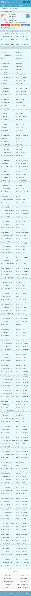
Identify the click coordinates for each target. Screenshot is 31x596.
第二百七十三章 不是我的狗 (6, 426)
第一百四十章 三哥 (19, 241)
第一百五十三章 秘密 (5, 260)
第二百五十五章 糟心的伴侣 (6, 401)
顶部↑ (27, 593)
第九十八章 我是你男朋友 (21, 182)
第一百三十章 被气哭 (20, 227)
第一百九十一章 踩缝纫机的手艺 (7, 313)
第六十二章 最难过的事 (20, 133)
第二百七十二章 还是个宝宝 (21, 424)
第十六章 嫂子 (19, 69)
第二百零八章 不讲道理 (20, 335)
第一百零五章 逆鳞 (4, 194)
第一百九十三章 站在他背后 (6, 315)
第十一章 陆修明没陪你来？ (6, 63)
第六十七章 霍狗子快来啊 (5, 141)
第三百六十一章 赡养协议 (5, 548)
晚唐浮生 (8, 584)
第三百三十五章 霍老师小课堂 (6, 512)
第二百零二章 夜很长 (20, 327)
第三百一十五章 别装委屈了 (6, 484)
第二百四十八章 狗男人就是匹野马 (22, 390)
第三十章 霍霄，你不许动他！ (22, 88)
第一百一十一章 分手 (5, 202)
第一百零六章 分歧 (19, 194)
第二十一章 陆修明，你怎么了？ (7, 77)
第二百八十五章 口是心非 (5, 443)
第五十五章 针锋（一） (5, 124)
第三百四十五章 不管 (5, 526)
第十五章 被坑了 (4, 69)
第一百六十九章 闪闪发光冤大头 (7, 282)
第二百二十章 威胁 (19, 351)
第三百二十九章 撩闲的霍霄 (6, 504)
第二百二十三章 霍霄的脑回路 (6, 343)
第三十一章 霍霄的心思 (5, 91)
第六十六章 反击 (19, 138)
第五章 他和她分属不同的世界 (6, 55)
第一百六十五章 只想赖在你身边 (7, 277)
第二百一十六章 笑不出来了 (21, 346)
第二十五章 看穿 (4, 83)
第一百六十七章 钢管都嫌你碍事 (7, 279)
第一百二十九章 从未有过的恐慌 (7, 227)
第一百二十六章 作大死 (20, 221)
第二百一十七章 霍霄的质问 (6, 349)
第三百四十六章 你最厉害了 (21, 526)
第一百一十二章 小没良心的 (21, 202)
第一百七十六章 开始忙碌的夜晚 (22, 291)
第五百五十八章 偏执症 (20, 543)
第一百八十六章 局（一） (21, 304)
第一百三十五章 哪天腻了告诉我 (7, 235)
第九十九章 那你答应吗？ (5, 185)
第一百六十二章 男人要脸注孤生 (22, 271)
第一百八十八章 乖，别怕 (21, 307)
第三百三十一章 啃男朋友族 (6, 507)
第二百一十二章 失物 (20, 340)
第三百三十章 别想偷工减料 (21, 504)
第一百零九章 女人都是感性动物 (7, 199)
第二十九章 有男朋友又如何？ (6, 88)
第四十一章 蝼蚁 (4, 105)
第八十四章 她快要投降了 (21, 163)
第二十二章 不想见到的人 (21, 77)
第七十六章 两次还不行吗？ (21, 152)
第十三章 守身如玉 (4, 66)
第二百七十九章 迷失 (5, 435)
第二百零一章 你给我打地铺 (6, 327)
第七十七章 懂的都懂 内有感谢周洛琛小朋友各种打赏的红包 (12, 155)
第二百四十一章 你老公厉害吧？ (7, 382)
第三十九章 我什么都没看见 (6, 102)
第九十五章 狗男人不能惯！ (6, 180)
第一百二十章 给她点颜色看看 (22, 213)
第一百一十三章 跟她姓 (5, 205)
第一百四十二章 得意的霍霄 (21, 243)
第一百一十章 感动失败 (20, 199)
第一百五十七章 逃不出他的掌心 (7, 266)
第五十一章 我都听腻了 (5, 119)
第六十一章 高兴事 (4, 133)
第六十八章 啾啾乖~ (20, 141)
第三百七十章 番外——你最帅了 (7, 42)
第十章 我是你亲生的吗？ (21, 61)
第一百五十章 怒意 (19, 254)
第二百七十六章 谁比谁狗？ (21, 429)
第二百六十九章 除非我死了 (6, 421)
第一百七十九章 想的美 (5, 296)
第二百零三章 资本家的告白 (6, 329)
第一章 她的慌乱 (4, 49)
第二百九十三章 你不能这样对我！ (7, 454)
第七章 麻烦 (3, 58)
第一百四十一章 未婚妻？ (5, 243)
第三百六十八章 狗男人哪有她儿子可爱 (8, 44)
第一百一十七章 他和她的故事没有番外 (8, 210)
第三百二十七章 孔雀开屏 (5, 501)
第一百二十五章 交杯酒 (5, 221)
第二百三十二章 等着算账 (21, 368)
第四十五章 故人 (4, 110)
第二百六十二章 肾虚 (20, 410)
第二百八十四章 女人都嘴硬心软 (22, 440)
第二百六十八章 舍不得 (20, 418)
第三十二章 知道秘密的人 (21, 91)
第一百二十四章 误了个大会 (21, 218)
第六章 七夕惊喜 (19, 55)
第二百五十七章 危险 (5, 404)
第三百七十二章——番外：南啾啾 (7, 39)
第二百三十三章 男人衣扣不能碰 (7, 371)
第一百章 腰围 (19, 185)
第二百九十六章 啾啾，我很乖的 (22, 457)
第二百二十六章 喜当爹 (20, 360)
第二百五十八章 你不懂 (20, 404)
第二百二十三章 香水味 (5, 357)
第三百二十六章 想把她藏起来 (22, 498)
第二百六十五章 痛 (4, 415)
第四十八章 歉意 (19, 113)
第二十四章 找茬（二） (20, 80)
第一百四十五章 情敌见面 (5, 249)
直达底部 (25, 25)
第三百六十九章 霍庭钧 (20, 42)
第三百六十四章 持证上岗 (21, 551)
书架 (28, 5)
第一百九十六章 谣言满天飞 (21, 318)
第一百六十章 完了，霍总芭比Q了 (22, 268)
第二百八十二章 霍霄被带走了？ (22, 437)
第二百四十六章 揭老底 (20, 387)
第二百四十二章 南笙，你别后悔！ (22, 382)
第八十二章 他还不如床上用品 (22, 160)
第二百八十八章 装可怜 (20, 446)
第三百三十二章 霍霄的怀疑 (21, 507)
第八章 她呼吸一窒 (19, 58)
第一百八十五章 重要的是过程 (6, 304)
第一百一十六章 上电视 (20, 207)
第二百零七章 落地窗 (5, 335)
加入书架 (15, 25)
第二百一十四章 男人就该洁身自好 (22, 343)
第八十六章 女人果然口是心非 (22, 166)
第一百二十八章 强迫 (20, 224)
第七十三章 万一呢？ (5, 149)
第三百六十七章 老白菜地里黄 (22, 44)
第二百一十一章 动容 (5, 340)
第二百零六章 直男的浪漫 (21, 332)
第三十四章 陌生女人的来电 (21, 94)
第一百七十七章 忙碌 (5, 293)
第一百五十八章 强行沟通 (21, 266)
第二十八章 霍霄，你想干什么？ (22, 85)
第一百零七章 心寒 (4, 196)
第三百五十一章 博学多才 (5, 534)
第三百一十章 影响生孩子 (21, 476)
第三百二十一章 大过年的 (5, 493)
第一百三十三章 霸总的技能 (6, 232)
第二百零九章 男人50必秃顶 (6, 338)
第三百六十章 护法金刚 (20, 545)
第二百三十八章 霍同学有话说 (22, 376)
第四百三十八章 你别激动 (21, 529)
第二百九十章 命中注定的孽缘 (22, 448)
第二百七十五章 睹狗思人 (5, 429)
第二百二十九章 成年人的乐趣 (6, 365)
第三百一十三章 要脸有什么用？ (7, 482)
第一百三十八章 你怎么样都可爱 (22, 238)
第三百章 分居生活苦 (20, 462)
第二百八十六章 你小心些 (21, 443)
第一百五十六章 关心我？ (21, 263)
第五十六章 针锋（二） (20, 124)
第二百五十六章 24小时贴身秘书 (22, 401)
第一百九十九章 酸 (4, 324)
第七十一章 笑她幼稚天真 (5, 146)
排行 (3, 5)
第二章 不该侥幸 (19, 49)
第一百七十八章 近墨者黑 (21, 293)
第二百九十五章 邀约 (5, 457)
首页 (4, 593)
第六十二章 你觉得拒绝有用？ (6, 135)
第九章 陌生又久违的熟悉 (5, 61)
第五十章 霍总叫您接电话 (21, 116)
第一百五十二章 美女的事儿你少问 (22, 257)
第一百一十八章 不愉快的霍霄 (22, 210)
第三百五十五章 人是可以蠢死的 (7, 540)
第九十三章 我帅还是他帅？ (6, 177)
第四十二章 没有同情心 (20, 105)
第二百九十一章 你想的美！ (6, 451)
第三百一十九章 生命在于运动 (6, 490)
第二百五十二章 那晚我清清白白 (22, 396)
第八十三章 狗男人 (4, 163)
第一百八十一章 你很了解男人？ (7, 299)
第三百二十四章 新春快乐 (21, 496)
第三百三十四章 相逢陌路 (21, 509)
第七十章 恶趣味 (19, 144)
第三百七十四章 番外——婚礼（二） (8, 36)
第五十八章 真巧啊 (19, 127)
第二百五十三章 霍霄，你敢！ (6, 399)
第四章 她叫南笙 (19, 52)
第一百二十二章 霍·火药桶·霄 (21, 216)
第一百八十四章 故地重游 (21, 302)
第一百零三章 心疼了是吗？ (6, 191)
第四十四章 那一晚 (19, 108)
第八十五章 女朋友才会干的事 (6, 166)
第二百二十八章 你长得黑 (21, 363)
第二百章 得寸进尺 (19, 324)
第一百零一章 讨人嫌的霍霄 (6, 188)
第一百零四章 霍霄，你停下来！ (22, 191)
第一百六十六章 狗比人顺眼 (21, 277)
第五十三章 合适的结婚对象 (6, 121)
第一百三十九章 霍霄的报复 (6, 241)
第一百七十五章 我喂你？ (5, 291)
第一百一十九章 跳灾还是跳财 (6, 213)
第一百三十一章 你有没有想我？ (7, 368)
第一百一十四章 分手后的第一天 (22, 205)
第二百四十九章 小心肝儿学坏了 (7, 393)
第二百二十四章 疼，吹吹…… (22, 357)
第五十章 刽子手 (4, 116)
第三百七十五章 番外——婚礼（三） (23, 33)
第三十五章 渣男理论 (5, 97)
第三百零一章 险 (4, 465)
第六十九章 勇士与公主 (5, 144)
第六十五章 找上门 (4, 138)
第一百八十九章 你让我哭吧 (6, 310)
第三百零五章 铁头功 (5, 471)
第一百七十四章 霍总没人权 (21, 288)
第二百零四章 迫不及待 (20, 329)
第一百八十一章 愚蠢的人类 (6, 437)
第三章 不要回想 (4, 52)
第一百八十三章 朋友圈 (5, 302)
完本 (14, 5)
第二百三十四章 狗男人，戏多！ (22, 371)
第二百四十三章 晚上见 (5, 385)
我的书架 (11, 593)
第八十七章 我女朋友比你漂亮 (6, 169)
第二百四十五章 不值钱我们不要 (7, 387)
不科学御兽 (23, 581)
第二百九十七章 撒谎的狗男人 (6, 460)
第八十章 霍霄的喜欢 (20, 158)
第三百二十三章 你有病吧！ (6, 496)
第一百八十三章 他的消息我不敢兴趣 (8, 440)
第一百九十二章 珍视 (20, 313)
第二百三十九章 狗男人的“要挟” (7, 379)
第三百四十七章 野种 (5, 529)
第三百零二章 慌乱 (19, 465)
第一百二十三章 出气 (5, 218)
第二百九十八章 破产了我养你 (22, 460)
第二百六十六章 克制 (20, 415)
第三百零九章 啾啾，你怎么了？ (7, 476)
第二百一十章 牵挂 (19, 338)
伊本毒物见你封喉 (23, 578)
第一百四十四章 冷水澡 (20, 246)
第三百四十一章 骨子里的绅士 (6, 520)
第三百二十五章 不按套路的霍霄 (7, 498)
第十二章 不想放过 (19, 63)
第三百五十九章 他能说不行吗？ (7, 545)
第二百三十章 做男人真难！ (21, 365)
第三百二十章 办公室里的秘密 (22, 490)
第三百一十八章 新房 (20, 487)
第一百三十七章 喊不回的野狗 (6, 238)
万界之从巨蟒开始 (8, 578)
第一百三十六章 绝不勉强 (21, 235)
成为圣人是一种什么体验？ (23, 584)
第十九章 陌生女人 (4, 74)
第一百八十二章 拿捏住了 (21, 299)
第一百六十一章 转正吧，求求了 (7, 271)
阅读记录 (21, 5)
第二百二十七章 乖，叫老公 (6, 363)
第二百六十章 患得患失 (20, 407)
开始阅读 (5, 25)
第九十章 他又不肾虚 (20, 171)
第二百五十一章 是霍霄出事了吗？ (7, 396)
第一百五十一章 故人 (5, 257)
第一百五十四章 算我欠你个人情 (22, 260)
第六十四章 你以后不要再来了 (22, 135)
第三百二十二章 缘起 (20, 493)
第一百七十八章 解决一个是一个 (22, 432)
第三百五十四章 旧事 (20, 537)
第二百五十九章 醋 (4, 407)
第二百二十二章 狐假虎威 (21, 354)
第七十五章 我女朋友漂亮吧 (6, 152)
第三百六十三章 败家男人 (5, 551)
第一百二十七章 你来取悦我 (6, 224)
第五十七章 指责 (4, 127)
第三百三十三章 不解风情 (5, 509)
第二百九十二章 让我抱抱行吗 (22, 451)
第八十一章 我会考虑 (5, 160)
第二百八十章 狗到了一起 (21, 435)
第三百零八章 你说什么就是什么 (22, 473)
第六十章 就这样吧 (19, 130)
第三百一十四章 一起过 (20, 482)
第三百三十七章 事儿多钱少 (6, 515)
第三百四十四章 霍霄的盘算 (21, 523)
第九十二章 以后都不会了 (21, 174)
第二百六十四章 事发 (20, 412)
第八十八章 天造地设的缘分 (21, 169)
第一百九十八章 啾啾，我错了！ (22, 321)
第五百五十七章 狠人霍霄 (5, 543)
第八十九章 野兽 (4, 171)
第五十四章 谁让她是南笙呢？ (22, 121)
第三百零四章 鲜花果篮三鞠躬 (22, 468)
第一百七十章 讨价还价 (20, 282)
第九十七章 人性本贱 (5, 182)
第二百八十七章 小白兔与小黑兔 (7, 446)
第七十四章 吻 (19, 149)
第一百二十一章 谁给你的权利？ (7, 216)
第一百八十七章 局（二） (5, 307)
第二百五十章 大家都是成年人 (22, 393)
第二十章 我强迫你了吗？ (21, 74)
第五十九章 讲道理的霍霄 (5, 130)
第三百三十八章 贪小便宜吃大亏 (22, 515)
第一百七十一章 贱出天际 (5, 285)
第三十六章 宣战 (19, 97)
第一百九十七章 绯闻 (5, 321)
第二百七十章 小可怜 (20, 421)
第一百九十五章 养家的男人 (6, 318)
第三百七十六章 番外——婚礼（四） (8, 33)
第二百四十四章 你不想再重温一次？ (23, 385)
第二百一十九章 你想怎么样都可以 (7, 351)
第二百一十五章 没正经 (5, 346)
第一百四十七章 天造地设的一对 (7, 252)
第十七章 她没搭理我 (5, 72)
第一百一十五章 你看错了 (5, 207)
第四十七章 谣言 (4, 113)
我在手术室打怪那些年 (23, 587)
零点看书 (5, 2)
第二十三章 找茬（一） (5, 80)
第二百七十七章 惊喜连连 (5, 432)
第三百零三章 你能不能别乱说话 (7, 468)
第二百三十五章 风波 (5, 374)
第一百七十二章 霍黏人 (20, 285)
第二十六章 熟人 (19, 83)
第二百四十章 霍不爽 (20, 379)
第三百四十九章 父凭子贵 (5, 532)
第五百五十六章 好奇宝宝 (21, 540)
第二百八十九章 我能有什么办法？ (7, 448)
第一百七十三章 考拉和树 (5, 288)
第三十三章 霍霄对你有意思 (6, 94)
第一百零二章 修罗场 (20, 188)
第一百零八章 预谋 (19, 196)
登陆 (25, 1)
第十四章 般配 (19, 66)
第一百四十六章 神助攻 (20, 249)
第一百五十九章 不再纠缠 (5, 268)
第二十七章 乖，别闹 (5, 85)
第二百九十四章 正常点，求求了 (22, 454)
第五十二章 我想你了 (20, 119)
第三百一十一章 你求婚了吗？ (6, 479)
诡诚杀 (23, 575)
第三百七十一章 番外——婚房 (22, 39)
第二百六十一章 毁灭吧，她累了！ (7, 410)
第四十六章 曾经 (19, 110)
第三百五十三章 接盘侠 (5, 537)
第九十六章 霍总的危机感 (21, 180)
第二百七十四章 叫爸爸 (20, 426)
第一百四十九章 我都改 (5, 254)
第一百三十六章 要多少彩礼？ (22, 484)
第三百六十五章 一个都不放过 (6, 554)
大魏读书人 (7, 575)
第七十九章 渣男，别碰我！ (6, 158)
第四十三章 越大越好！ (5, 108)
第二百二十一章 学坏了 (5, 354)
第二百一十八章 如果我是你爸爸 (22, 349)
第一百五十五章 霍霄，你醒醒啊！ (7, 263)
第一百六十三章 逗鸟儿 (5, 274)
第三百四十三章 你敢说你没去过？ (7, 523)
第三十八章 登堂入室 (20, 99)
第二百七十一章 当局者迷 (5, 424)
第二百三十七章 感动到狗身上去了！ (8, 376)
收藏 (9, 5)
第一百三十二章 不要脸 (20, 230)
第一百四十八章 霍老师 (20, 252)
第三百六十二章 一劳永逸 (21, 548)
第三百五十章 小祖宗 (20, 532)
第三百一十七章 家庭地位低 (6, 487)
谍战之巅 (8, 587)
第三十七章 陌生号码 (5, 99)
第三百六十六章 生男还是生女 (22, 554)
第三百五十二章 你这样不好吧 (22, 534)
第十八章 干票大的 (19, 72)
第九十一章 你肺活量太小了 (6, 174)
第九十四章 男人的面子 (20, 177)
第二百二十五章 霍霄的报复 (6, 360)
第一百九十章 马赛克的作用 (21, 310)
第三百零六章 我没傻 (20, 471)
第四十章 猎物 (19, 102)
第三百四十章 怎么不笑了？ (21, 518)
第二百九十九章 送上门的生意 (6, 462)
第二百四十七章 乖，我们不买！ (7, 390)
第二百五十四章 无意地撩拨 (21, 399)
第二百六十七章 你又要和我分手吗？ (8, 418)
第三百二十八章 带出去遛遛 (21, 501)
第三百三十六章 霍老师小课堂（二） (23, 512)
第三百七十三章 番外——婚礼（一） (23, 36)
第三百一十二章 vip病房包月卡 (22, 479)
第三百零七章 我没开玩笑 (5, 473)
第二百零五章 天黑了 (5, 332)
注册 (29, 1)
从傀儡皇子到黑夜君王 (8, 581)
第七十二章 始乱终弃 (20, 146)
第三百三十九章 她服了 (5, 518)
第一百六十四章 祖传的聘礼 (21, 274)
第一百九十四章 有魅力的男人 (22, 315)
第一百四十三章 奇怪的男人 (6, 246)
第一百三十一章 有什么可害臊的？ (7, 230)
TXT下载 (28, 15)
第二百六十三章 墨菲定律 (5, 412)
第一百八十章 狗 (19, 296)
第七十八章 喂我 (19, 155)
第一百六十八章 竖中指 (20, 279)
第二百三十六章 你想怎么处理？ (22, 374)
